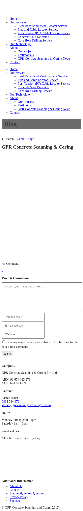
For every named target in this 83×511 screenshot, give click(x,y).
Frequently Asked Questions (28, 493)
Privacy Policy (19, 497)
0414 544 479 (57, 7)
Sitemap (15, 500)
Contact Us (17, 489)
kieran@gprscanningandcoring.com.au (26, 405)
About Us (16, 486)
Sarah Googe (25, 138)
